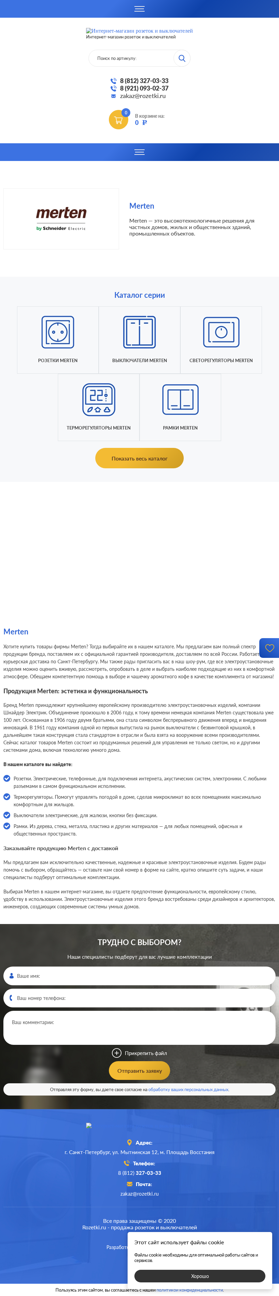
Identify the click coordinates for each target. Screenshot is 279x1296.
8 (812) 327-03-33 (144, 80)
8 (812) (139, 1173)
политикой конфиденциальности (190, 1290)
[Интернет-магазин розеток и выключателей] (139, 1126)
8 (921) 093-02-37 (144, 88)
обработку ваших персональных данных (188, 1089)
